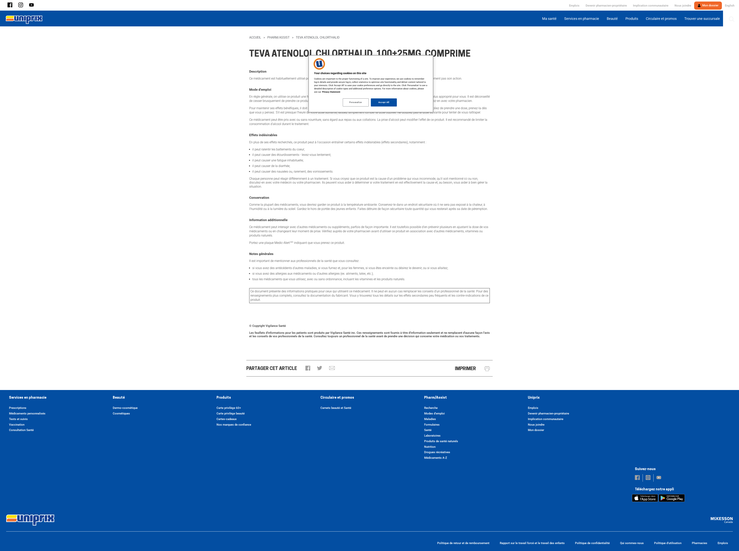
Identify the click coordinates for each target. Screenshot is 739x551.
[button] (10, 5)
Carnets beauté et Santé (335, 408)
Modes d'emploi (434, 413)
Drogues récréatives (437, 452)
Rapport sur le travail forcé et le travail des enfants (532, 543)
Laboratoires (432, 435)
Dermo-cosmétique (125, 408)
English (729, 5)
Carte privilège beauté (231, 413)
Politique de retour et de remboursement (463, 543)
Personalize (355, 102)
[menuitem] (550, 18)
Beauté (119, 398)
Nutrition (430, 447)
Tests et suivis (18, 419)
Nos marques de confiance (234, 424)
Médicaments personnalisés (27, 413)
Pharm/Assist (278, 37)
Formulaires (432, 424)
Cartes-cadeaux (227, 419)
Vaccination (16, 424)
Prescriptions (17, 408)
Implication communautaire (650, 5)
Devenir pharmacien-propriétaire (606, 5)
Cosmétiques (121, 413)
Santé (427, 430)
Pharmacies (699, 543)
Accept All (383, 102)
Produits (224, 398)
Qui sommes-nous (632, 543)
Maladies (430, 419)
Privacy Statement (331, 92)
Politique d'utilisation (667, 543)
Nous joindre (683, 5)
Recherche (431, 408)
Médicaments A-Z (435, 458)
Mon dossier (709, 5)
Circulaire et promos (337, 398)
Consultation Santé (21, 430)
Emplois (574, 5)
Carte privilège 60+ (229, 408)
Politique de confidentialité (592, 543)
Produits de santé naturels (441, 441)
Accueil (255, 37)
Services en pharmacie (27, 398)
